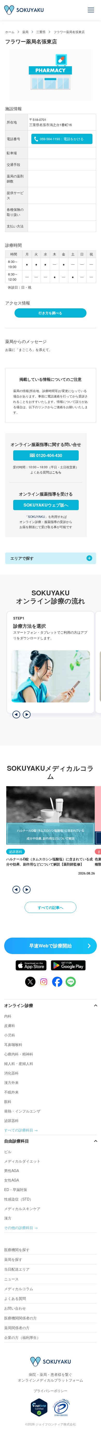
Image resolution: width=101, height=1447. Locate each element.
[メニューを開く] (91, 10)
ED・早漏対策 (15, 1189)
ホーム (10, 32)
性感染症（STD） (18, 1199)
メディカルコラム (18, 1288)
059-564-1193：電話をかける (62, 138)
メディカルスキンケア (22, 1208)
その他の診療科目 (18, 1227)
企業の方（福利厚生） (22, 1337)
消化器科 (11, 1072)
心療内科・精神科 (18, 1053)
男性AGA (11, 1170)
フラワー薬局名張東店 (69, 32)
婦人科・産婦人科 (18, 1063)
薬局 (25, 32)
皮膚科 (9, 1025)
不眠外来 (11, 1091)
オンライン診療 (18, 1005)
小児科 (9, 1034)
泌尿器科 (11, 1120)
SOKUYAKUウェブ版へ (46, 505)
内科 (7, 1015)
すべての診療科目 (18, 1129)
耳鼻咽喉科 (13, 1044)
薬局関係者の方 (17, 1327)
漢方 (7, 1218)
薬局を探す (13, 1259)
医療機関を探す (17, 1249)
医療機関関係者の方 (20, 1317)
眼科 (7, 1101)
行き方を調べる (50, 312)
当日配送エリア (17, 1269)
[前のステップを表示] (16, 714)
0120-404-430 (49, 455)
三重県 (41, 32)
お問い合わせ (15, 1308)
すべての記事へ (50, 907)
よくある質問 (15, 1298)
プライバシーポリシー (50, 1390)
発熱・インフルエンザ (22, 1110)
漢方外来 (11, 1082)
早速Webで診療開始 (50, 945)
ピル (7, 1151)
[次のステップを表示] (27, 714)
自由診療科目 (16, 1141)
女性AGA (11, 1180)
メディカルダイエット (22, 1161)
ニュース (11, 1278)
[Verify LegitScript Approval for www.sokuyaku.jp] (39, 1407)
